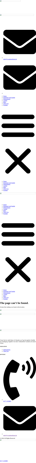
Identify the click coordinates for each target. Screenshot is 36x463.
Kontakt (5, 105)
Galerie (5, 100)
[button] (18, 143)
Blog (4, 102)
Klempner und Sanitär (9, 97)
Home (5, 96)
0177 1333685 (4, 461)
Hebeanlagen (6, 99)
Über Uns (6, 103)
